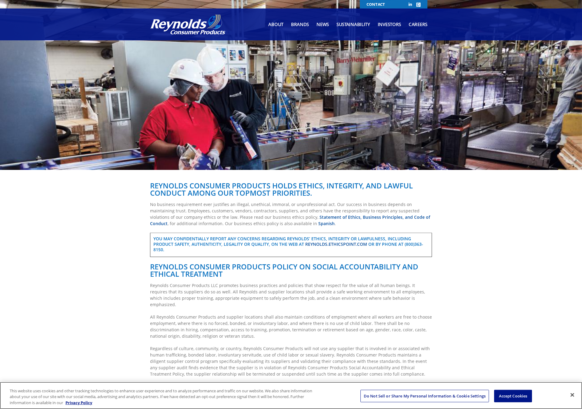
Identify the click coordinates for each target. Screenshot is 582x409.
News (322, 24)
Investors (389, 24)
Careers (418, 24)
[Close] (572, 394)
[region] (291, 395)
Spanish (326, 223)
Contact (375, 4)
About (275, 24)
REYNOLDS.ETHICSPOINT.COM (336, 244)
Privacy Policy (78, 402)
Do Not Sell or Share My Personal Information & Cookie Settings (425, 395)
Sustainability (353, 24)
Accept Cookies (513, 395)
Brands (300, 24)
